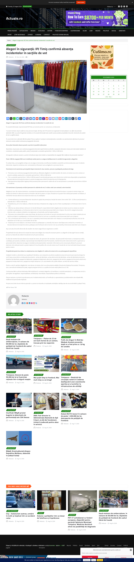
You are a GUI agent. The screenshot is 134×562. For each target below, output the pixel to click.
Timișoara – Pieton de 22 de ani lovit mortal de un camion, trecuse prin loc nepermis (46, 341)
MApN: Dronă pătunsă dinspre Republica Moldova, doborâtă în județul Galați (18, 453)
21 (108, 91)
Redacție (11, 57)
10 (123, 86)
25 (93, 94)
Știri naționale (19, 34)
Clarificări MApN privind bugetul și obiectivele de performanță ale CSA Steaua (17, 415)
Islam (85, 31)
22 (113, 91)
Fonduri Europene (61, 31)
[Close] (132, 2)
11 (93, 89)
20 (103, 91)
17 (123, 89)
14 (108, 89)
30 (118, 94)
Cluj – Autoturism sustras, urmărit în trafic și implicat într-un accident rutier (20, 516)
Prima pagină (12, 31)
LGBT (91, 31)
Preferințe (123, 557)
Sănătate (122, 31)
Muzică (97, 31)
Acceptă (90, 557)
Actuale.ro (14, 18)
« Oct (106, 97)
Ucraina (38, 34)
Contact (47, 34)
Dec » (110, 97)
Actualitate (24, 31)
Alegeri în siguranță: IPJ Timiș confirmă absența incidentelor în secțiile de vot (34, 40)
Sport (10, 34)
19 (98, 91)
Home (9, 40)
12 (98, 89)
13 (103, 89)
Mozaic (33, 31)
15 (113, 89)
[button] (131, 550)
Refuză (107, 557)
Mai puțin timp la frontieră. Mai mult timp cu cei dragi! (46, 378)
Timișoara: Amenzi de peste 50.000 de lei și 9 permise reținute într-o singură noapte (18, 377)
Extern (49, 31)
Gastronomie (75, 31)
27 (103, 94)
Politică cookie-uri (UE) (61, 34)
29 (113, 94)
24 (123, 91)
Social (114, 31)
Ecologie (41, 31)
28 (108, 94)
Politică (106, 31)
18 (93, 91)
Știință (30, 34)
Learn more (80, 2)
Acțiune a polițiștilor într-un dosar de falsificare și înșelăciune (51, 517)
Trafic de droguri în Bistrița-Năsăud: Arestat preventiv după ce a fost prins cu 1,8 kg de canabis (73, 343)
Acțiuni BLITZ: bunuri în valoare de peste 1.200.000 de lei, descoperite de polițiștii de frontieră (73, 417)
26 (98, 94)
